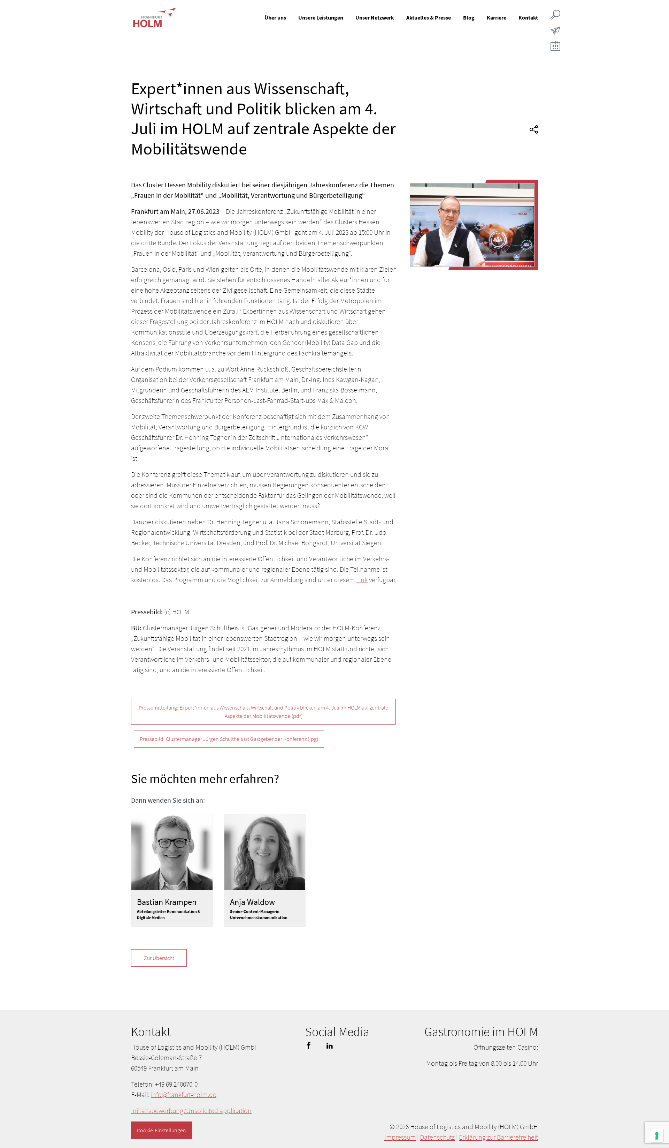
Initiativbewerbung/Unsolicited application (191, 1110)
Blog (469, 17)
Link (362, 579)
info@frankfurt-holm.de (183, 1094)
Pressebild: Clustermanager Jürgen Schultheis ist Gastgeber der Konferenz (229, 738)
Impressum (400, 1137)
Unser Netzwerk (374, 17)
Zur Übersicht (159, 957)
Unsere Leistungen (320, 17)
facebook (308, 1045)
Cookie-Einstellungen (161, 1130)
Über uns (275, 17)
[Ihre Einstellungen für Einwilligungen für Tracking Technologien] (656, 1135)
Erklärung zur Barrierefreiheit (498, 1137)
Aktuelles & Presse (428, 17)
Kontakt (528, 17)
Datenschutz (437, 1137)
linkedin (329, 1045)
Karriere (496, 17)
